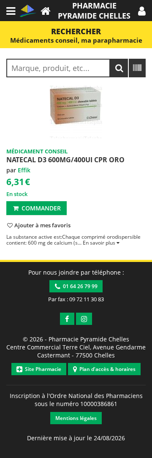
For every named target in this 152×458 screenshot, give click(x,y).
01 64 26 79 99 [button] (79, 286)
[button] (142, 10)
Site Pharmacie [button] (41, 369)
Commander (40, 208)
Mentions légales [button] (76, 418)
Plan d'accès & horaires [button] (106, 369)
